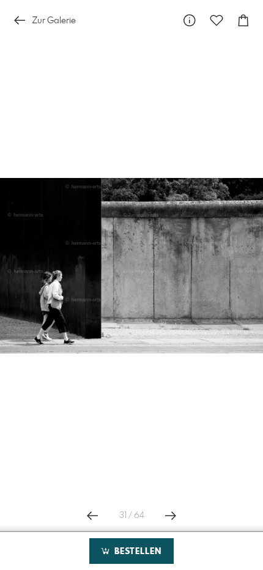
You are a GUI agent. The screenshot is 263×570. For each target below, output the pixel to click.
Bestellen (136, 551)
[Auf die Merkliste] (216, 20)
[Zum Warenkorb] (243, 20)
